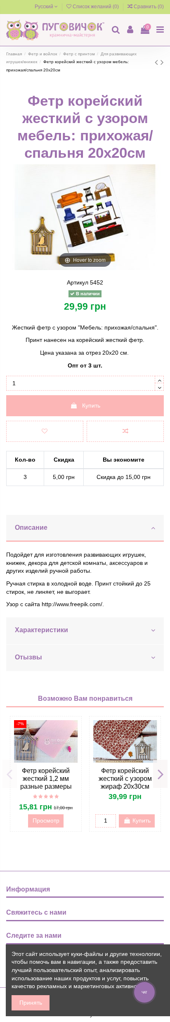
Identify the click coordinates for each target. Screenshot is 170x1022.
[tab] (85, 528)
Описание (31, 527)
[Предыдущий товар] (158, 62)
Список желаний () (95, 6)
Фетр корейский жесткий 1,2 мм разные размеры (46, 778)
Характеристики (41, 629)
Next (160, 774)
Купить (91, 405)
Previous (9, 774)
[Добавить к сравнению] (125, 431)
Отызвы (28, 657)
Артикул (77, 282)
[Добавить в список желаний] (44, 431)
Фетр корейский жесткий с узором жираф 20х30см (125, 778)
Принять (30, 1002)
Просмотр (46, 820)
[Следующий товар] (162, 62)
